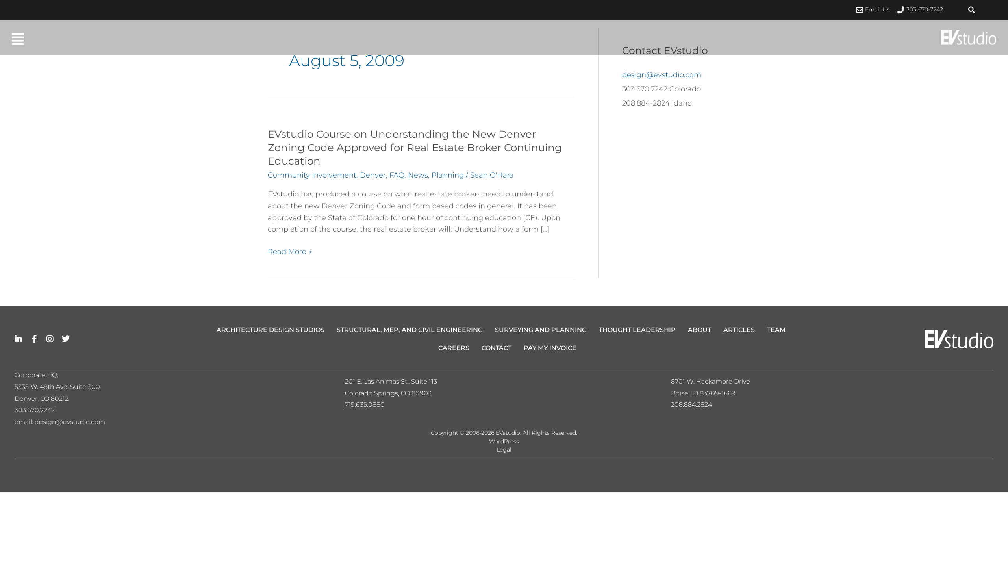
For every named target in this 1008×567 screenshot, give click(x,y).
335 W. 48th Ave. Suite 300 (60, 387)
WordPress (504, 441)
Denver (373, 175)
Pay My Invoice (550, 348)
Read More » (289, 252)
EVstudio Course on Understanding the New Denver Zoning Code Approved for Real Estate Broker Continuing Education (415, 147)
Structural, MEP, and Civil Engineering (410, 330)
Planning (448, 175)
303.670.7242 (35, 410)
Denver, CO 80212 (42, 398)
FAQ (396, 175)
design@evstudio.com (661, 74)
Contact (496, 348)
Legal (504, 449)
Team (776, 330)
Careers (453, 348)
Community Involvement (312, 175)
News (418, 175)
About (699, 330)
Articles (739, 330)
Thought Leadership (637, 330)
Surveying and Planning (541, 330)
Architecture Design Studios (270, 330)
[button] (972, 10)
